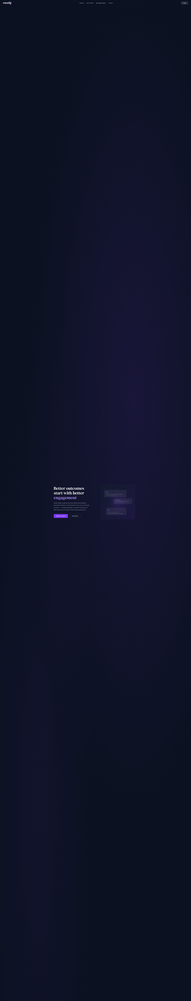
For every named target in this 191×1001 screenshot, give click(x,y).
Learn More (75, 516)
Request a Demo (61, 516)
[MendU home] (7, 3)
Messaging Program (101, 3)
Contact (110, 3)
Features (82, 3)
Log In (184, 3)
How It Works (90, 3)
